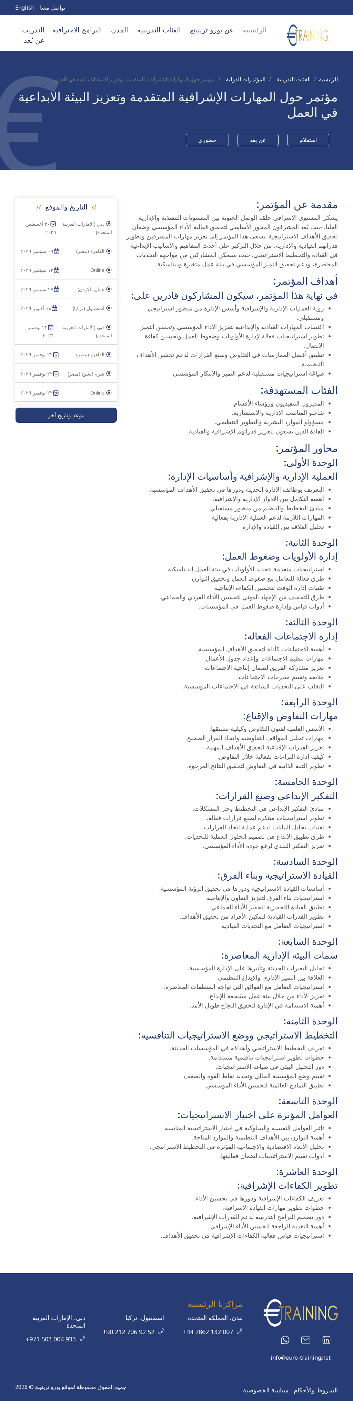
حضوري (207, 140)
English (24, 7)
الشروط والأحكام (316, 1390)
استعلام (308, 140)
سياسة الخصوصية (266, 1390)
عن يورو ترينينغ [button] (212, 29)
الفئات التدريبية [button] (159, 29)
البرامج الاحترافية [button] (77, 29)
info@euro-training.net (301, 1357)
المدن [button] (119, 29)
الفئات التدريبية (293, 79)
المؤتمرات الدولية (245, 79)
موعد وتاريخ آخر (66, 415)
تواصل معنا (52, 7)
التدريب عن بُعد (33, 35)
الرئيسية (255, 29)
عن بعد (258, 140)
